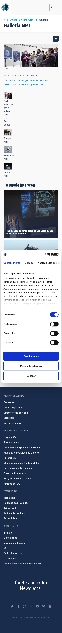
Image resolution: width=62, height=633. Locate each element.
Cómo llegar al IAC (14, 407)
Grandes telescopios (40, 80)
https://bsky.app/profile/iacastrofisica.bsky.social (43, 606)
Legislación (10, 437)
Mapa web (9, 497)
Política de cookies (14, 513)
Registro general (13, 423)
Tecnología (23, 80)
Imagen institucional (15, 543)
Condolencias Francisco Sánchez (22, 563)
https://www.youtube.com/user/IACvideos (37, 606)
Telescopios (10, 84)
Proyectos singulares (28, 84)
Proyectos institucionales (18, 468)
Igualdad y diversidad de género (21, 452)
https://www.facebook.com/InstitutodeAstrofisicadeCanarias (18, 606)
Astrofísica (10, 80)
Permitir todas (31, 356)
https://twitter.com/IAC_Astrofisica (12, 606)
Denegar (31, 376)
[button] (8, 95)
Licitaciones (10, 537)
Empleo (8, 532)
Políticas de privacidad (16, 503)
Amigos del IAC (12, 483)
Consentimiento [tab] (11, 263)
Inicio (6, 20)
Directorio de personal (16, 412)
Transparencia (12, 442)
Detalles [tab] (29, 263)
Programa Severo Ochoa (17, 478)
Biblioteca (9, 417)
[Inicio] (5, 7)
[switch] (54, 324)
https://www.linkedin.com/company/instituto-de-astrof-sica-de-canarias (31, 606)
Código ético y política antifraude (22, 447)
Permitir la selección (31, 366)
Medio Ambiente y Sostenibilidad (22, 463)
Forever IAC (10, 458)
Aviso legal (10, 508)
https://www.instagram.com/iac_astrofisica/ (25, 606)
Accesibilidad (11, 518)
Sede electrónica (13, 553)
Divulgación (15, 20)
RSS (6, 548)
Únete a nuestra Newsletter (31, 585)
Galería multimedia (29, 20)
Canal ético (10, 558)
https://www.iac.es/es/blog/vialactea (50, 606)
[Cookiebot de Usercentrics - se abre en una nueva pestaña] (45, 254)
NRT (43, 84)
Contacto (9, 402)
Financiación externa (15, 473)
